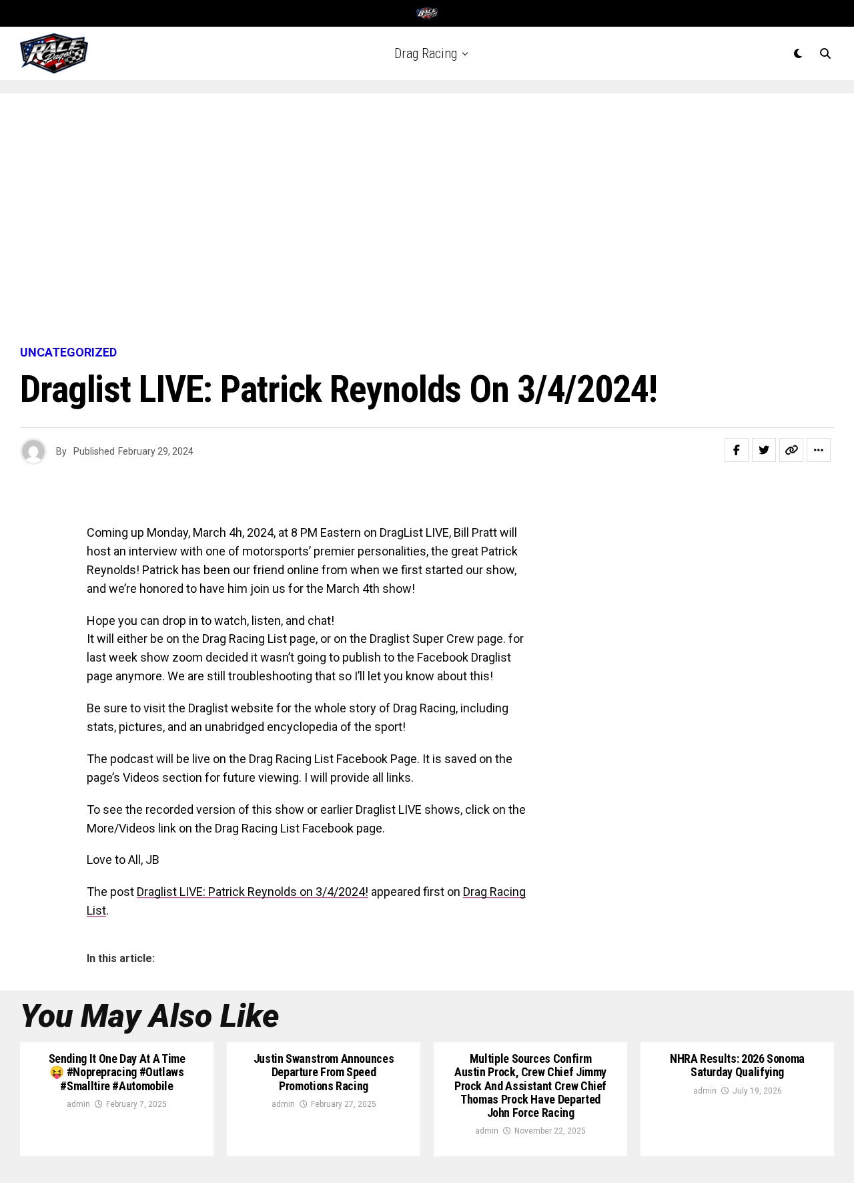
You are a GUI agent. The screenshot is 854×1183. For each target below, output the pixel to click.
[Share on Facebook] (737, 450)
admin (78, 1104)
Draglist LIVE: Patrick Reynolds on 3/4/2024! (252, 892)
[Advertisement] (427, 220)
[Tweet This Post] (764, 450)
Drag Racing (425, 53)
